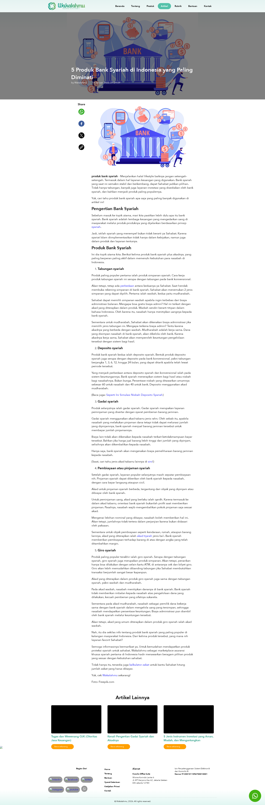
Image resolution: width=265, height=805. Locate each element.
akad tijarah (144, 536)
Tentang (135, 6)
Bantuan (192, 6)
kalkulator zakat (139, 665)
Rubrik (178, 6)
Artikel (164, 6)
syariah (96, 227)
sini (150, 462)
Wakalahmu (110, 675)
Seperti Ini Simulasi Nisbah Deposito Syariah (134, 395)
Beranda (119, 6)
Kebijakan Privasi (112, 786)
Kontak (207, 6)
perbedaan (127, 286)
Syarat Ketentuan (112, 782)
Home (107, 769)
